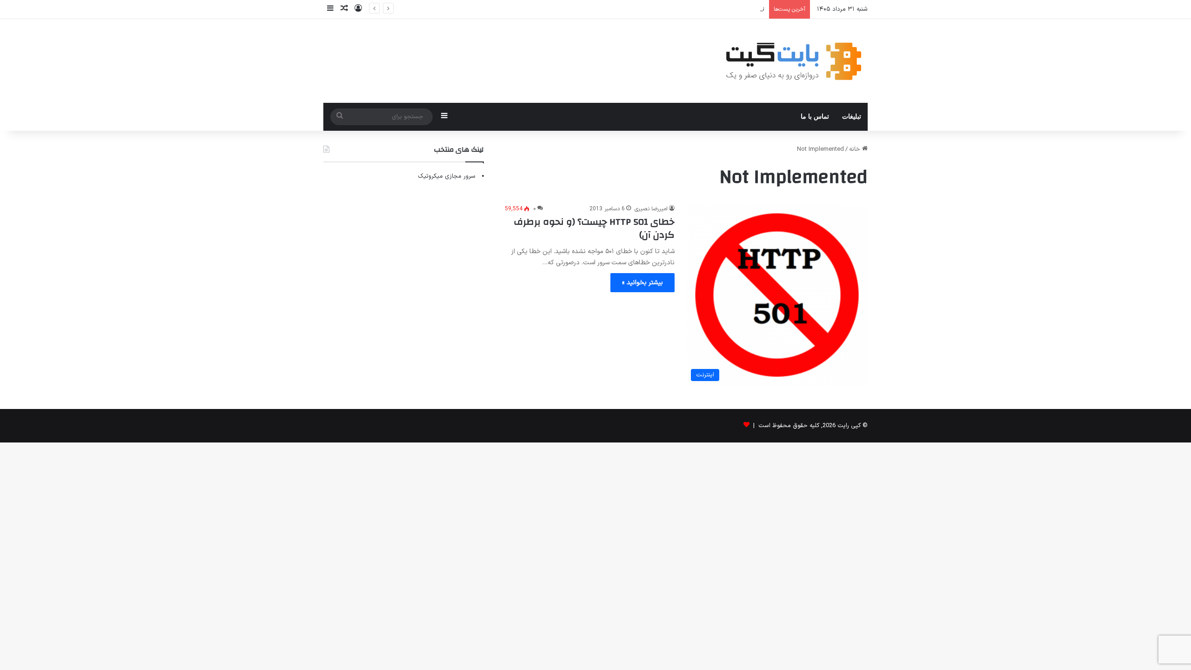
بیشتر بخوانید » (642, 283)
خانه (855, 149)
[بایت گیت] (794, 61)
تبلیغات (851, 116)
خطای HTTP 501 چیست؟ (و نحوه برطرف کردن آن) (594, 228)
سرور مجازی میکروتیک (446, 176)
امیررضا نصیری (651, 209)
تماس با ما (815, 116)
